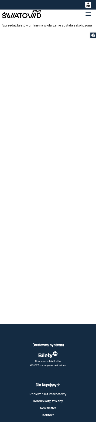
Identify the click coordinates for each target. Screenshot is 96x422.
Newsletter (48, 408)
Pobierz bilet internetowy (48, 394)
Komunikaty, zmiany (48, 401)
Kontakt (48, 415)
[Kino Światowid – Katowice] (21, 14)
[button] (93, 35)
